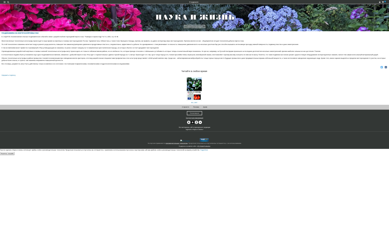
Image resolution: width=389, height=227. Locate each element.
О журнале (193, 2)
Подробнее (204, 150)
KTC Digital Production (203, 146)
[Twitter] (382, 67)
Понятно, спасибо (7, 154)
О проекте (185, 107)
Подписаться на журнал (194, 26)
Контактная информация (194, 118)
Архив (205, 107)
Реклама (196, 107)
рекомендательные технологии (177, 143)
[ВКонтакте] (386, 67)
